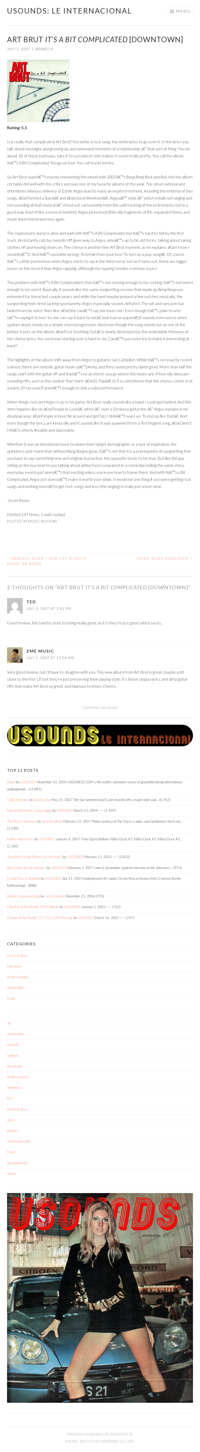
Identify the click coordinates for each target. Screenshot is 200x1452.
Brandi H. (44, 49)
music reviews (42, 521)
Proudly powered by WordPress (100, 1434)
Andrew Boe (42, 800)
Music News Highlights (165, 558)
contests (13, 1055)
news (11, 1120)
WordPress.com (117, 1441)
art (9, 1023)
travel (11, 998)
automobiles (15, 987)
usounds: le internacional (69, 10)
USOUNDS (28, 782)
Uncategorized (17, 1163)
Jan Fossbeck (55, 896)
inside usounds (18, 977)
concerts (13, 1045)
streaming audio (18, 1141)
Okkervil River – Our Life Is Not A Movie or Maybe (46, 561)
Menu (183, 11)
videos (11, 1173)
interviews (14, 966)
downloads (15, 1066)
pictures (13, 1130)
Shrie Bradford (52, 821)
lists (10, 1098)
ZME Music (40, 650)
